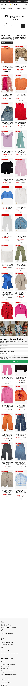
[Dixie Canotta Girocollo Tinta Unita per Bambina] (21, 111)
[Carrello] (25, 4)
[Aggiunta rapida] (3, 62)
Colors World (4, 685)
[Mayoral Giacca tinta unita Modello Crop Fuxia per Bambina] (21, 311)
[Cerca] (23, 26)
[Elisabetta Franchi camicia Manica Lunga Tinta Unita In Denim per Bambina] (21, 223)
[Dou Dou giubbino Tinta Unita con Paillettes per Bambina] (21, 54)
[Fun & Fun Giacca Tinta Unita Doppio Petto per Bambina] (7, 394)
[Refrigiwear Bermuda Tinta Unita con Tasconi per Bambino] (7, 479)
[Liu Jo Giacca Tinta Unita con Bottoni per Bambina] (21, 195)
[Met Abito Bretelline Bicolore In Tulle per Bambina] (7, 83)
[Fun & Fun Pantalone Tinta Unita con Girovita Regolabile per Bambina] (7, 366)
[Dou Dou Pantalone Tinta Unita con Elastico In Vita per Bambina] (7, 223)
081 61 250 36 (4, 668)
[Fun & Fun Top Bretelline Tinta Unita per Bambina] (7, 254)
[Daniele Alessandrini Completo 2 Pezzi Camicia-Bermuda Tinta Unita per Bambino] (7, 281)
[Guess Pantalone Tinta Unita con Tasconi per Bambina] (7, 451)
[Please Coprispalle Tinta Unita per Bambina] (7, 195)
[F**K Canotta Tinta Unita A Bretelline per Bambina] (21, 394)
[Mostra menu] (1, 4)
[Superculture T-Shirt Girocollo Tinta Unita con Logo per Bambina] (7, 54)
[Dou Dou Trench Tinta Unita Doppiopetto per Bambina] (21, 281)
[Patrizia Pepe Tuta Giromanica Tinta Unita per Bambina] (21, 139)
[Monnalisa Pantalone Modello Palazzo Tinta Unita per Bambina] (21, 167)
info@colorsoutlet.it (6, 672)
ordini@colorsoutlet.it (6, 676)
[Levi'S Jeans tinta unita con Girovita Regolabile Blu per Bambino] (7, 111)
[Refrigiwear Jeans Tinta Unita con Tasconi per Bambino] (21, 254)
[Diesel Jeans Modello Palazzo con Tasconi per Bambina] (21, 422)
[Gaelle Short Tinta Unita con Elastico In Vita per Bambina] (7, 167)
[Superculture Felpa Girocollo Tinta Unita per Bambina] (21, 83)
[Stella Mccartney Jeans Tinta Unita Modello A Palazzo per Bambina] (21, 451)
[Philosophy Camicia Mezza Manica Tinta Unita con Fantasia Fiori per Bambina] (21, 479)
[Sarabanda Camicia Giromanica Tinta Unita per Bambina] (7, 139)
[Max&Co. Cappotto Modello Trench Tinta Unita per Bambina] (7, 311)
